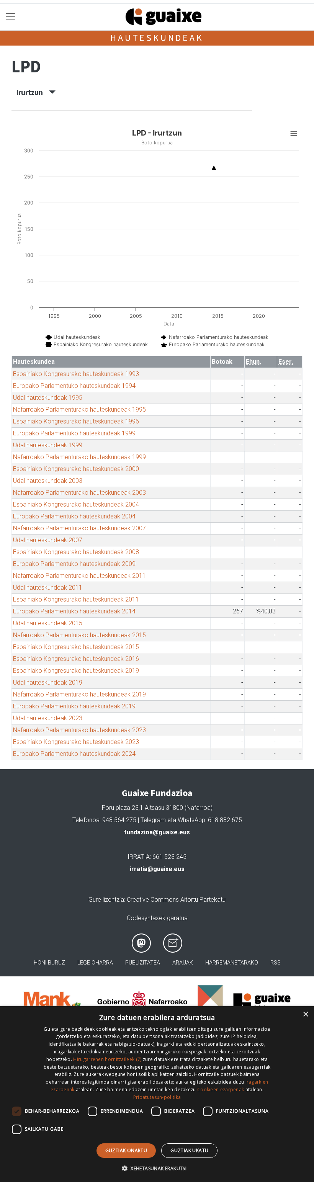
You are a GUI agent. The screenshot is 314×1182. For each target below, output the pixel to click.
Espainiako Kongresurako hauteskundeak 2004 (76, 504)
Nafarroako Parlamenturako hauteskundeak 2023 (79, 730)
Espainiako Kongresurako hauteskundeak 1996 (76, 421)
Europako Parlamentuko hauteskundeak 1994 (74, 385)
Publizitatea (142, 963)
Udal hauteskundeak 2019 (47, 682)
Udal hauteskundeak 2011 (47, 587)
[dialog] (157, 1094)
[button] (157, 1168)
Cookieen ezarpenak (220, 1089)
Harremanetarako (231, 963)
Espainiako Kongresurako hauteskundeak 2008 (76, 552)
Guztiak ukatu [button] (189, 1150)
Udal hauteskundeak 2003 (47, 480)
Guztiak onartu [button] (126, 1150)
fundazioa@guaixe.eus (157, 832)
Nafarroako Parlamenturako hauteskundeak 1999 (79, 457)
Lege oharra (95, 963)
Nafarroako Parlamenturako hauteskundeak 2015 (79, 635)
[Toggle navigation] (10, 17)
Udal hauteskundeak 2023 (47, 718)
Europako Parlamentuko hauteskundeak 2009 (74, 563)
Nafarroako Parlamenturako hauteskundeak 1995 (79, 409)
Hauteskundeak (156, 38)
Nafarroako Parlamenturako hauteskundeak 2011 (79, 575)
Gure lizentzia (106, 899)
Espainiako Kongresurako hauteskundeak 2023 (76, 741)
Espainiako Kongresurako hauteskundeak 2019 (76, 670)
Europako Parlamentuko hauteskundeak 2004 (74, 516)
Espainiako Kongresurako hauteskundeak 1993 (76, 374)
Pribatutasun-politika (157, 1097)
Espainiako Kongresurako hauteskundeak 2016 (76, 658)
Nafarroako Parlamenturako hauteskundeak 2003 (79, 492)
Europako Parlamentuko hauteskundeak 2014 (74, 611)
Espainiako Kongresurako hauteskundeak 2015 (76, 647)
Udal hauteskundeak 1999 (47, 445)
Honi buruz (49, 963)
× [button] (305, 1014)
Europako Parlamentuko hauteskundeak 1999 (74, 433)
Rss (275, 963)
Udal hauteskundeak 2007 (47, 540)
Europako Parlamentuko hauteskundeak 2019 (74, 706)
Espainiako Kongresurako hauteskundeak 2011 (76, 599)
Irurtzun (32, 92)
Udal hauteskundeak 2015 (47, 623)
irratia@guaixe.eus (157, 869)
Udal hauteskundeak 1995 (47, 397)
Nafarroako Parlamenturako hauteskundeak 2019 (79, 694)
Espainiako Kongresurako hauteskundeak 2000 (76, 468)
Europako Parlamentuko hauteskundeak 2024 (74, 753)
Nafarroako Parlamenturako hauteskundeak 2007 (79, 528)
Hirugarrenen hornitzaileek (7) (107, 1059)
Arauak (182, 963)
